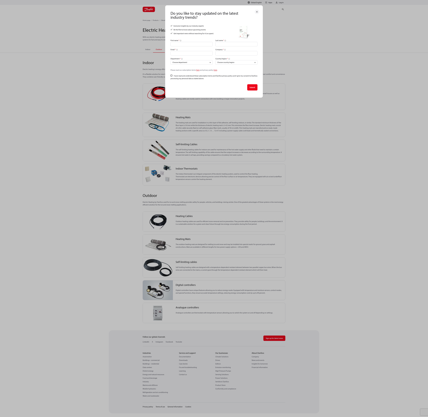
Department (176, 59)
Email (173, 49)
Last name (219, 40)
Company (219, 49)
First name (175, 40)
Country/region (221, 59)
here (198, 70)
